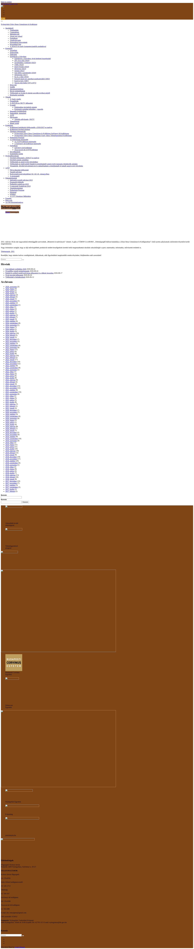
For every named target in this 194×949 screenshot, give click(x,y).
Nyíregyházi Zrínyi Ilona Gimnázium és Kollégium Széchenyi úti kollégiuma (41, 133)
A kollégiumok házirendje (19, 140)
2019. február (10, 453)
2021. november (11, 388)
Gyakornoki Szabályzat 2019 (20, 186)
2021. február (10, 406)
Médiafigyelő (14, 34)
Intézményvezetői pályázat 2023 (21, 180)
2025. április (9, 313)
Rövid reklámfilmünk (17, 91)
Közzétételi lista (15, 44)
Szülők (12, 87)
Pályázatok (14, 117)
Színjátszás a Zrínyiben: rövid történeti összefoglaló (32, 59)
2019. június (9, 445)
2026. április (9, 293)
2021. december (11, 386)
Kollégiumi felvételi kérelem (20, 129)
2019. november (11, 435)
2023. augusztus (11, 347)
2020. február (10, 428)
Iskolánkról (9, 28)
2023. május (9, 351)
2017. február (10, 491)
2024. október (10, 321)
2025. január (9, 319)
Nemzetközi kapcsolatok (18, 42)
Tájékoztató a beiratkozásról (15, 277)
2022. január (9, 384)
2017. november (11, 483)
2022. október (10, 366)
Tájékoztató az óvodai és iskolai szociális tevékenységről (30, 93)
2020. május (9, 422)
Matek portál (14, 123)
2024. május (9, 329)
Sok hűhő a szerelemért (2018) (25, 73)
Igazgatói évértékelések (18, 111)
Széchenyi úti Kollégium (23, 148)
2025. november (11, 301)
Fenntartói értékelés (17, 182)
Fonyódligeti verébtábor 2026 (15, 269)
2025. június (9, 309)
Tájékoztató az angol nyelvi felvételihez (24, 162)
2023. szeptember (11, 345)
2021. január (9, 408)
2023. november (11, 341)
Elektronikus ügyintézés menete (25, 107)
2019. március (10, 451)
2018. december (11, 457)
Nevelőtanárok (15, 152)
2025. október (10, 303)
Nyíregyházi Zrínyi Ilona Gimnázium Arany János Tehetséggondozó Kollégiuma (43, 136)
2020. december (11, 410)
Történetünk (14, 30)
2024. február (10, 335)
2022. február (10, 382)
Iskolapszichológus (16, 89)
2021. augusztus (11, 394)
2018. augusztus (11, 465)
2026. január (9, 299)
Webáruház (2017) (21, 75)
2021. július (9, 396)
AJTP (12, 115)
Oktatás (8, 97)
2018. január (9, 479)
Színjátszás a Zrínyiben (18, 57)
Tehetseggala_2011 (7, 251)
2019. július (9, 443)
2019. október (10, 437)
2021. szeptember (11, 392)
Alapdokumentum (16, 188)
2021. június (9, 398)
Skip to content (6, 2)
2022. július (9, 372)
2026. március (10, 295)
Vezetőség (13, 50)
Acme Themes (20, 947)
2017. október (10, 485)
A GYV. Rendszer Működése (20, 196)
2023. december (11, 339)
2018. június (9, 469)
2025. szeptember (11, 305)
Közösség (8, 48)
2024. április (9, 331)
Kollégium (9, 125)
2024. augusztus (11, 325)
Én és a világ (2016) (21, 77)
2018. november (11, 459)
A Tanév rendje (15, 99)
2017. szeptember (11, 487)
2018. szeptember (11, 463)
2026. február (10, 297)
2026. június (9, 289)
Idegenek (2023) (20, 69)
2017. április (9, 489)
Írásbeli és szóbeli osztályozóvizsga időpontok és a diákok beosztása (29, 273)
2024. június (9, 327)
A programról (14, 176)
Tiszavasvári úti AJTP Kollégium (26, 150)
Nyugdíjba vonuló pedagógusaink (17, 271)
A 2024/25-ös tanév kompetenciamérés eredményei (28, 46)
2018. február (10, 477)
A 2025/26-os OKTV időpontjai (21, 103)
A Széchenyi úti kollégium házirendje (27, 144)
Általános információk (18, 131)
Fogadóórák (14, 101)
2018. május (9, 471)
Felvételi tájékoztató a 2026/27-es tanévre (24, 158)
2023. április (9, 353)
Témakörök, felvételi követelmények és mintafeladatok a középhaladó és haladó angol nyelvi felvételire (46, 166)
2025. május (9, 311)
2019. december (11, 432)
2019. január (9, 455)
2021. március (10, 404)
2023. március (10, 356)
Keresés (4, 495)
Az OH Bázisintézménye (14, 202)
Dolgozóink (14, 52)
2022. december (11, 362)
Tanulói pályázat (16, 172)
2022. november (11, 364)
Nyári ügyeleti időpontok (14, 275)
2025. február (10, 317)
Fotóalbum (14, 38)
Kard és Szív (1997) (21, 81)
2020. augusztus (11, 418)
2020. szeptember (11, 416)
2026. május (9, 291)
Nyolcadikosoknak (12, 156)
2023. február (10, 358)
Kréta (3, 18)
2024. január (9, 337)
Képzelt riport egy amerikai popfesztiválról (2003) (32, 79)
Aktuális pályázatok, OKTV (24, 119)
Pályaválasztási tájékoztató (19, 170)
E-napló (12, 105)
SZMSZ (13, 194)
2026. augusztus (11, 287)
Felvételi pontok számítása (19, 160)
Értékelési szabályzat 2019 (19, 184)
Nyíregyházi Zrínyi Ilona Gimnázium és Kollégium (19, 24)
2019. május (9, 447)
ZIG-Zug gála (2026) (21, 61)
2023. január (9, 360)
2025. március (10, 315)
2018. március (10, 475)
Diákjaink (13, 54)
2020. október (10, 414)
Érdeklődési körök (16, 154)
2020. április (9, 424)
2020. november (11, 412)
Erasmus (8, 198)
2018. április (9, 473)
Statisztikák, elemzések (18, 113)
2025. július (9, 307)
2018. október (10, 461)
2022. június (9, 374)
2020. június (9, 420)
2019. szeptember (11, 439)
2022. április (9, 378)
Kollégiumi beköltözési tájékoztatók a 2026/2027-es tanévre (31, 127)
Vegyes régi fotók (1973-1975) (25, 83)
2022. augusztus (11, 370)
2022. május (9, 376)
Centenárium (14, 32)
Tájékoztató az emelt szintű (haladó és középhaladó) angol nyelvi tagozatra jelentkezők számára (43, 164)
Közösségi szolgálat (17, 95)
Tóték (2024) (19, 65)
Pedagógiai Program (17, 138)
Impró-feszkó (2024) (21, 67)
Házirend (13, 192)
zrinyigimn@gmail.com (9, 4)
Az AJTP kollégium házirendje (25, 142)
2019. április (9, 449)
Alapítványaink (15, 40)
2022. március (10, 380)
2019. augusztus (11, 441)
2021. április (9, 402)
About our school (16, 36)
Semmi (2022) (19, 71)
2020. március (10, 426)
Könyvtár (13, 85)
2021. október (10, 390)
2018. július (9, 467)
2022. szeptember (11, 368)
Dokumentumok (11, 178)
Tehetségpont (14, 121)
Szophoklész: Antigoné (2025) (25, 63)
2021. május (9, 400)
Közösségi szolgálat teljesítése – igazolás (28, 109)
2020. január (9, 430)
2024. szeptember (11, 323)
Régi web (8, 200)
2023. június (9, 349)
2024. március (10, 333)
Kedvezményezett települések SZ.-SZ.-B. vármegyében (29, 174)
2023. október (10, 343)
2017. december (11, 481)
